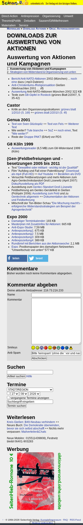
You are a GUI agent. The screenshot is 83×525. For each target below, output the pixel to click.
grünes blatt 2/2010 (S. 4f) (51, 112)
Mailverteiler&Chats (33, 431)
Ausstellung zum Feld (45, 193)
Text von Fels (55, 124)
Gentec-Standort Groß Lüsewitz (52, 187)
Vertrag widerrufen (42, 523)
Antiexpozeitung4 (22, 240)
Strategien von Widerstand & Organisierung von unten (43, 72)
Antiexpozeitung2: (23, 233)
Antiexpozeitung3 (22, 237)
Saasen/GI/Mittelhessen (53, 20)
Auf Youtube (45, 174)
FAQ (65, 520)
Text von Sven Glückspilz (27, 124)
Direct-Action (10, 16)
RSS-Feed (75, 520)
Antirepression (30, 16)
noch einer (64, 130)
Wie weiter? (19, 133)
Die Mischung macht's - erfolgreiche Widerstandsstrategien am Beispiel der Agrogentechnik (46, 206)
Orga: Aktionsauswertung (64, 28)
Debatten (30, 20)
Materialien (9, 25)
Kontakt (45, 520)
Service (23, 25)
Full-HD (28, 174)
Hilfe (29, 376)
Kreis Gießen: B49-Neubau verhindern (31, 422)
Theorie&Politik (11, 20)
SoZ (50, 130)
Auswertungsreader (24, 148)
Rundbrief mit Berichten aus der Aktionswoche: (41, 243)
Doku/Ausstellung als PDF (28, 183)
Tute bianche (35, 130)
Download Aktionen (34, 28)
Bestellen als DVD (69, 174)
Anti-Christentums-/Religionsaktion (33, 85)
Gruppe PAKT (32, 137)
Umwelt (68, 16)
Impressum (55, 520)
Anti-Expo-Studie (22, 227)
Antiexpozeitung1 (22, 230)
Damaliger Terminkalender (28, 221)
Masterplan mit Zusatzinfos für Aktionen (36, 224)
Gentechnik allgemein (25, 196)
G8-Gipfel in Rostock (38, 95)
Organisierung (51, 16)
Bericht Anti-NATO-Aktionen (29, 78)
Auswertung (19, 91)
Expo (15, 246)
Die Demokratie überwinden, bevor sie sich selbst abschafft (33, 427)
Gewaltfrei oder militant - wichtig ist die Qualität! (47, 167)
